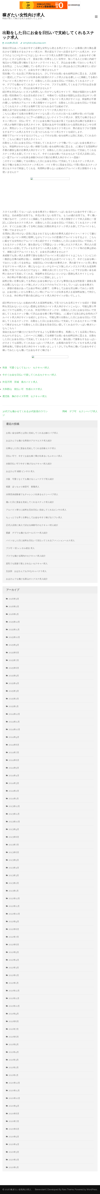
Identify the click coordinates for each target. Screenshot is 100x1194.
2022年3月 (14, 967)
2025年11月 (14, 629)
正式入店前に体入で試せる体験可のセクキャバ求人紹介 (32, 525)
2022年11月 (14, 906)
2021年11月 (14, 998)
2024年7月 (14, 752)
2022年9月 (14, 921)
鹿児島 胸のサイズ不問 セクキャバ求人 (24, 396)
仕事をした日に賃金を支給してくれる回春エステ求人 (31, 448)
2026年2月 (14, 606)
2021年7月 (14, 1029)
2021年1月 (13, 1075)
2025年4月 (14, 683)
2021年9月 (14, 1013)
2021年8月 (14, 1021)
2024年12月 (14, 714)
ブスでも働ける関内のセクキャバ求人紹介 (26, 556)
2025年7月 (14, 660)
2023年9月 (14, 829)
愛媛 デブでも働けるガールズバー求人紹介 (27, 533)
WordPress (92, 1189)
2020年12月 (14, 1083)
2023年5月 (14, 860)
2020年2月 (14, 1159)
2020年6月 (14, 1129)
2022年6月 (14, 944)
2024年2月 (14, 791)
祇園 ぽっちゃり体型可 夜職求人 (22, 486)
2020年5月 (14, 1136)
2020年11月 (14, 1090)
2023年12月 (14, 806)
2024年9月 (14, 737)
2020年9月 (14, 1106)
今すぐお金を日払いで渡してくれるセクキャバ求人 (29, 374)
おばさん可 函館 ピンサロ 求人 (20, 471)
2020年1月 (14, 1167)
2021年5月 (14, 1044)
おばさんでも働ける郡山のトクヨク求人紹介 (27, 579)
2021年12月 (14, 990)
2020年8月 (14, 1113)
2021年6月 (14, 1037)
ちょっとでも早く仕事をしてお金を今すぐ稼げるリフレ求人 (34, 517)
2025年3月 (14, 691)
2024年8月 (14, 745)
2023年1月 (14, 891)
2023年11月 (14, 814)
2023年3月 (14, 875)
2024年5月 (14, 768)
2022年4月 (14, 960)
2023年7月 (14, 844)
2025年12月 (14, 622)
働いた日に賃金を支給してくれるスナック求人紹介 (30, 502)
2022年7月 (14, 937)
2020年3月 (14, 1152)
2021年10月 (14, 1006)
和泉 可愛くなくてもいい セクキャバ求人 (25, 367)
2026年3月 (14, 599)
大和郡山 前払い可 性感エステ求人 (22, 389)
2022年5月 (14, 952)
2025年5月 (14, 675)
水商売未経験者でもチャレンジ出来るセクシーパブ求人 (32, 494)
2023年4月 (14, 867)
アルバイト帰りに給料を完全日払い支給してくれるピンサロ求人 (36, 510)
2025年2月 (14, 698)
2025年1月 (14, 706)
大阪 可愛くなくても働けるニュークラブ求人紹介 (30, 479)
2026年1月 (14, 614)
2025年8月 (14, 652)
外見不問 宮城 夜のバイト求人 (20, 382)
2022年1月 (14, 983)
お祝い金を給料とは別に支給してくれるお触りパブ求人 (32, 433)
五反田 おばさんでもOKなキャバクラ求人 (26, 571)
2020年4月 (14, 1144)
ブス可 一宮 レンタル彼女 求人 (20, 548)
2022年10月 (14, 914)
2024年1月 (14, 798)
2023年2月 (14, 883)
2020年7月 (14, 1121)
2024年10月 (14, 729)
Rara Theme (68, 1189)
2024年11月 (14, 722)
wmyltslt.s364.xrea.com (34, 43)
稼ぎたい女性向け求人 (23, 14)
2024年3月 (14, 783)
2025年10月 (14, 637)
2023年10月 (14, 821)
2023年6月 (14, 852)
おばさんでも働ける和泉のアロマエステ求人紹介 (29, 440)
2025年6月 (14, 668)
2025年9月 (14, 645)
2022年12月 (14, 898)
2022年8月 (14, 929)
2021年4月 (14, 1052)
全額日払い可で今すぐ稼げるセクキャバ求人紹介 (29, 463)
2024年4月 (14, 775)
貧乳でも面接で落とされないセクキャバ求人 (27, 563)
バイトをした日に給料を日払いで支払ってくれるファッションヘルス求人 (40, 540)
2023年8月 (14, 837)
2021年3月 (14, 1060)
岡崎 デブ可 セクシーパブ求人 (80, 411)
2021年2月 (14, 1067)
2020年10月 (14, 1098)
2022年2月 (14, 975)
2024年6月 (14, 760)
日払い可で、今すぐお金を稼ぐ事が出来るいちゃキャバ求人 (34, 456)
